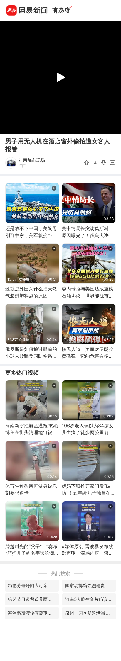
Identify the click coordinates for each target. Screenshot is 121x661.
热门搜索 (60, 573)
